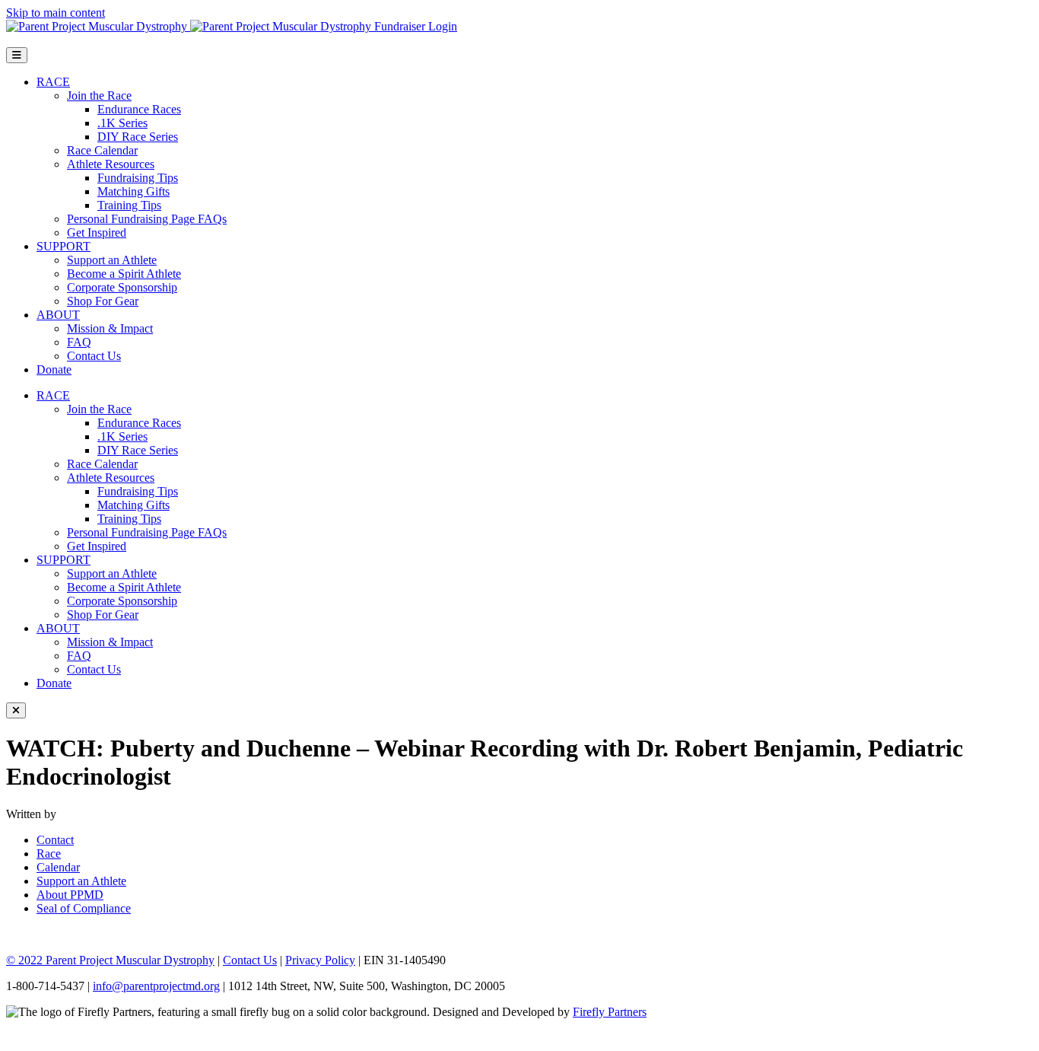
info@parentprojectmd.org (156, 985)
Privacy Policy (320, 960)
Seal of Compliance (84, 908)
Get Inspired (96, 232)
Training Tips (129, 205)
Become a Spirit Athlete (124, 273)
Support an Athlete (112, 259)
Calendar (58, 867)
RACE (53, 81)
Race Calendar (102, 150)
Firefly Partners (610, 1011)
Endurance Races (139, 109)
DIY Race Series (137, 136)
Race (49, 853)
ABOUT (58, 314)
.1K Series (122, 122)
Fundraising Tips (137, 177)
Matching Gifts (133, 191)
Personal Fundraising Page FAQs (147, 218)
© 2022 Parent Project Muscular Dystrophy (110, 960)
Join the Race (99, 95)
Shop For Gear (102, 301)
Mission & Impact (110, 328)
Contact (55, 839)
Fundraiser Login (415, 26)
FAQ (79, 342)
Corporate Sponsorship (122, 287)
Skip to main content (55, 12)
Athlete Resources (110, 164)
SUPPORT (64, 246)
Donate (54, 369)
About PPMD (70, 894)
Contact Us (94, 355)
